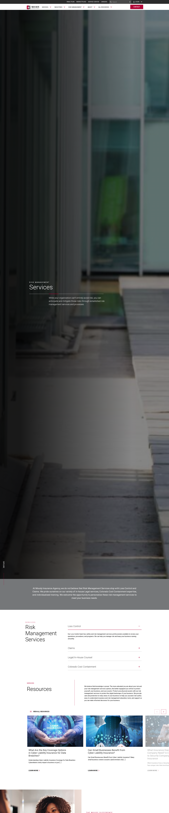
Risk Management (75, 7)
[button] (163, 711)
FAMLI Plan (70, 2)
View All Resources (41, 711)
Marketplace (81, 2)
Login (137, 2)
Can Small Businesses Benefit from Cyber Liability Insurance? (106, 751)
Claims (71, 648)
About (90, 7)
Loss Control (74, 626)
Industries (58, 7)
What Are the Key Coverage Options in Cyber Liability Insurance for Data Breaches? (47, 753)
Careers (104, 2)
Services (45, 7)
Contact (136, 7)
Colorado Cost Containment (82, 666)
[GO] (130, 1)
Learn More (33, 770)
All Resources (103, 7)
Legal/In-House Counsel (80, 657)
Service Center (93, 2)
